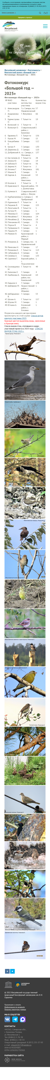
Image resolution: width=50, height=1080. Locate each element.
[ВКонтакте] (7, 971)
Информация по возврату (14, 1007)
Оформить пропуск (25, 17)
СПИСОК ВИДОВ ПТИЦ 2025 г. (23, 329)
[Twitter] (12, 971)
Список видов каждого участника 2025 (23, 317)
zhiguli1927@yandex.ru (21, 1045)
